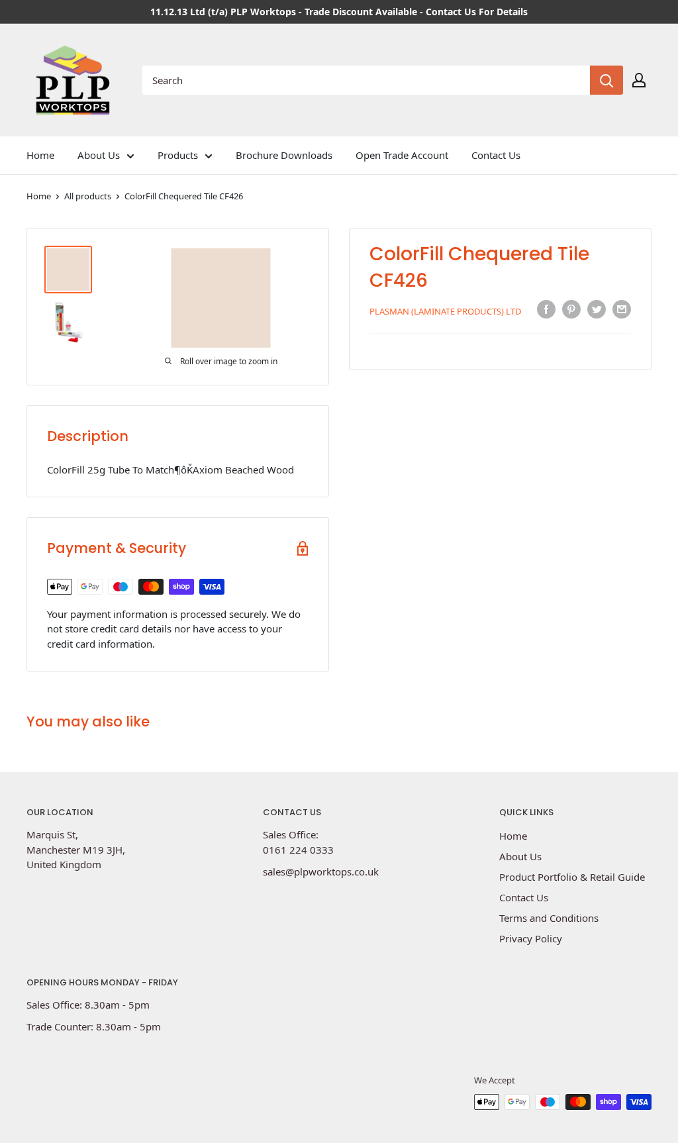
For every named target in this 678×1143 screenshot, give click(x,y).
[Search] (606, 80)
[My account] (639, 80)
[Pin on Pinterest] (571, 309)
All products (87, 196)
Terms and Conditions (549, 917)
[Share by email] (621, 309)
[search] (366, 80)
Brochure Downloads (284, 155)
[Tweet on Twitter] (596, 309)
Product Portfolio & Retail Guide (572, 876)
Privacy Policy (530, 938)
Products (178, 155)
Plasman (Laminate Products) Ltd (445, 311)
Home (40, 155)
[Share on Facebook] (546, 309)
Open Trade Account (402, 155)
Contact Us (495, 155)
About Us (98, 155)
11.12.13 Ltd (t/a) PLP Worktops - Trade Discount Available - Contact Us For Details (339, 11)
